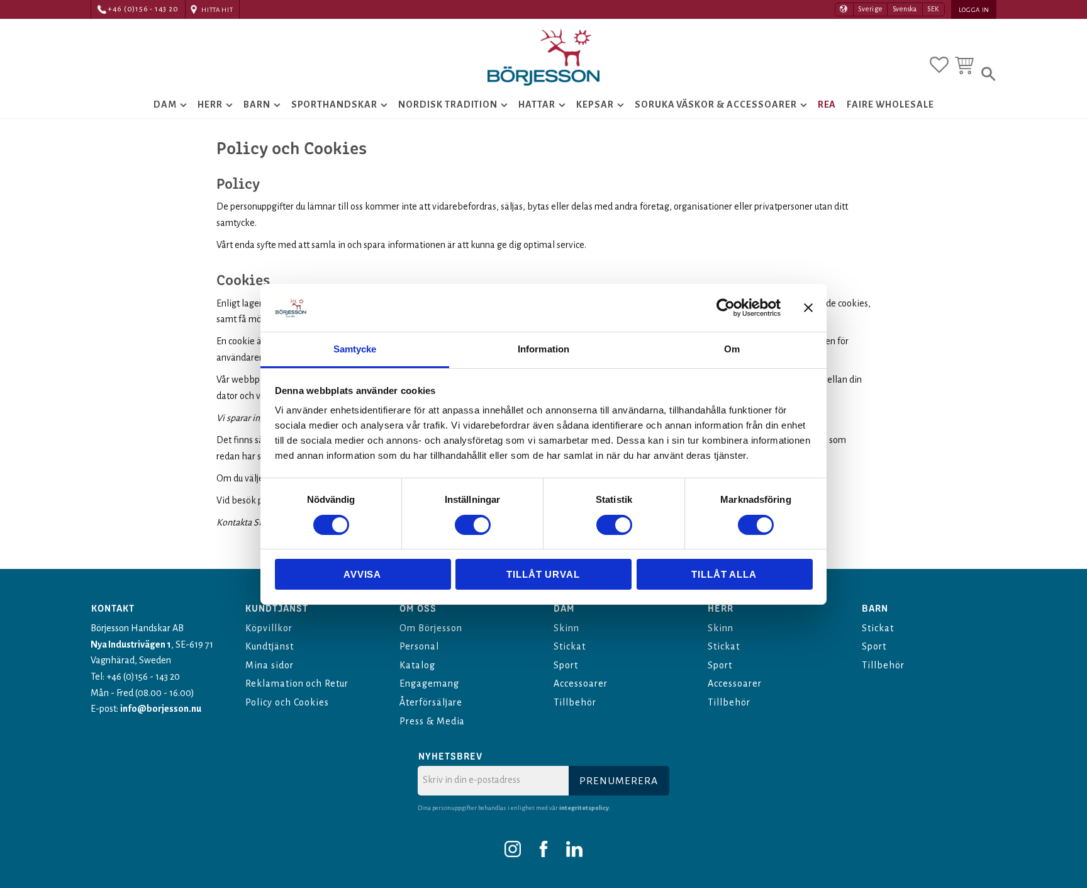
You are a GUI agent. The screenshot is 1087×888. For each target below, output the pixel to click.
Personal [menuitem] (419, 646)
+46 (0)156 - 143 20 (143, 9)
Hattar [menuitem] (536, 104)
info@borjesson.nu (160, 709)
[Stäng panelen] (808, 307)
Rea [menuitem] (827, 104)
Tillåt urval (543, 574)
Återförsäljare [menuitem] (430, 702)
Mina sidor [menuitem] (269, 665)
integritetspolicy (584, 807)
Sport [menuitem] (566, 665)
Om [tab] (732, 349)
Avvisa (362, 574)
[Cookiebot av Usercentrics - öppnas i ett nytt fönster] (726, 307)
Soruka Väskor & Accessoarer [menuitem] (716, 104)
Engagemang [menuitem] (429, 683)
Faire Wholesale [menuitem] (890, 104)
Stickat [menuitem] (570, 646)
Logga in (974, 9)
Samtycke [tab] (355, 349)
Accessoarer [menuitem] (581, 683)
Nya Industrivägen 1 (131, 644)
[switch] (473, 525)
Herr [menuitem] (210, 104)
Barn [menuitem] (256, 104)
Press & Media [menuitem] (432, 721)
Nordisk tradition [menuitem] (448, 104)
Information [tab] (543, 349)
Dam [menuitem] (165, 104)
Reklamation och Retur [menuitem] (296, 683)
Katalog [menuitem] (417, 665)
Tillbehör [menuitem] (575, 702)
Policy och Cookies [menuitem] (287, 702)
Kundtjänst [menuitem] (269, 646)
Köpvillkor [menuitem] (269, 628)
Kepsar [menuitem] (595, 104)
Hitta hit (217, 9)
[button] (939, 64)
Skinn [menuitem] (566, 628)
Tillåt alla (724, 574)
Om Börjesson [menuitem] (430, 628)
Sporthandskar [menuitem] (334, 104)
